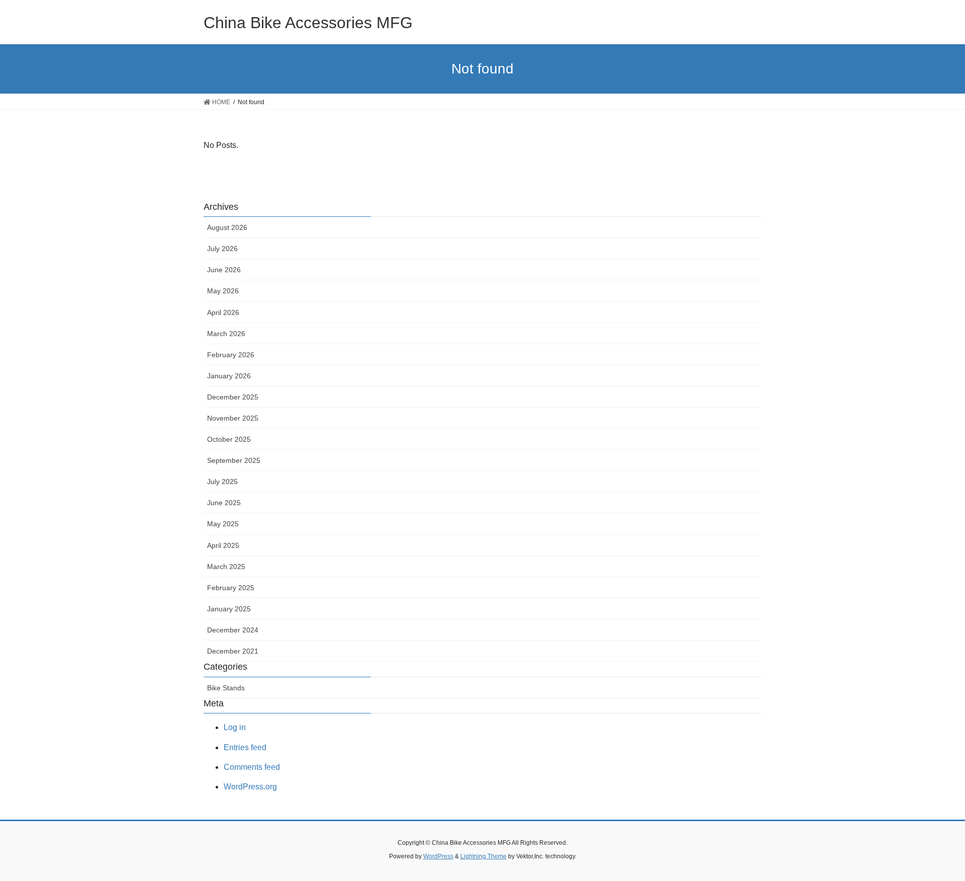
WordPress (438, 856)
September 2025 (233, 460)
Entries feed (245, 747)
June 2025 (224, 503)
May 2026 (223, 291)
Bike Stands (226, 688)
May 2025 (223, 524)
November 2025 (232, 418)
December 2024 (232, 630)
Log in (235, 727)
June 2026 (224, 270)
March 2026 (226, 334)
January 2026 (229, 376)
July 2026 (222, 249)
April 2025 (223, 545)
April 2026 (223, 312)
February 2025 (230, 588)
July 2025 (222, 481)
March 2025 (226, 567)
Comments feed (252, 767)
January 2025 (229, 609)
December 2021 (232, 651)
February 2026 (230, 355)
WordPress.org (250, 786)
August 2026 (227, 227)
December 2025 (232, 397)
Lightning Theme (483, 856)
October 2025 (229, 439)
